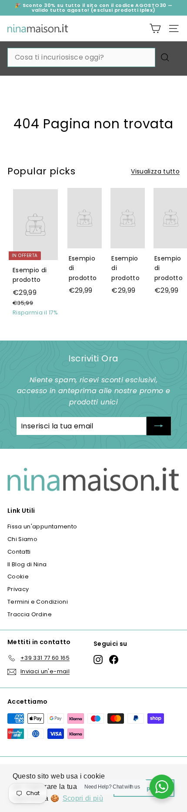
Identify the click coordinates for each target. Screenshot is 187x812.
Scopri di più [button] (83, 798)
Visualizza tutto (155, 171)
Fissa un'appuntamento (42, 526)
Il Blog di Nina (27, 564)
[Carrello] (155, 28)
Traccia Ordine (29, 614)
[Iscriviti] (159, 426)
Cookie (18, 576)
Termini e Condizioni (37, 602)
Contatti (19, 552)
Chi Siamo (22, 539)
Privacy (18, 589)
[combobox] (81, 57)
